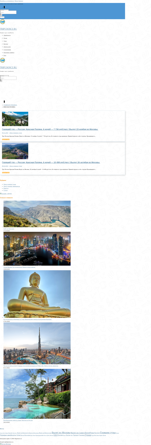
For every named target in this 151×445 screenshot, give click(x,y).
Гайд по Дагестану (8, 228)
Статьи (5, 190)
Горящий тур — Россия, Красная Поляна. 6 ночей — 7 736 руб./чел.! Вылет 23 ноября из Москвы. (50, 129)
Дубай (18, 435)
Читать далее (6, 139)
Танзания (82, 435)
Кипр (31, 435)
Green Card (2, 433)
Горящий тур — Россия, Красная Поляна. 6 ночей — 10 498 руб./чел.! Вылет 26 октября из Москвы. (51, 162)
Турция (88, 435)
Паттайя (60, 435)
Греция (117, 433)
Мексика (51, 435)
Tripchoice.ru (8, 29)
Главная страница (10, 105)
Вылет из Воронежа (34, 433)
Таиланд (76, 435)
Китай (34, 435)
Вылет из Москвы (61, 432)
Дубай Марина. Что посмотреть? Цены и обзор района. (19, 267)
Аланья (6, 433)
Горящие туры (108, 432)
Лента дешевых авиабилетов (11, 186)
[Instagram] (4, 7)
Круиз (45, 435)
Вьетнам (97, 433)
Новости (5, 188)
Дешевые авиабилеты (8, 435)
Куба (48, 435)
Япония (104, 435)
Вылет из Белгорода (23, 433)
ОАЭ (55, 435)
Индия (22, 435)
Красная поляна (40, 435)
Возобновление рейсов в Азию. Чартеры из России (18, 420)
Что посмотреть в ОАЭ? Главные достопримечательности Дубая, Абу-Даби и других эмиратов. (30, 366)
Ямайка (100, 435)
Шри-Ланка (96, 435)
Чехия (92, 435)
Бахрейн (10, 433)
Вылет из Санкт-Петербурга (82, 433)
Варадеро (15, 433)
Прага (64, 435)
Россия (68, 435)
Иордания (27, 435)
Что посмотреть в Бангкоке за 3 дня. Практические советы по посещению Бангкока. (27, 319)
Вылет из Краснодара (45, 433)
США (71, 435)
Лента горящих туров (15, 133)
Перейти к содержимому (7, 1)
